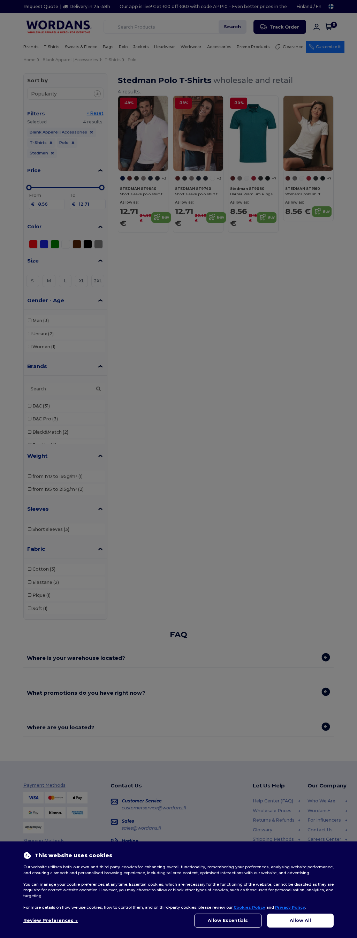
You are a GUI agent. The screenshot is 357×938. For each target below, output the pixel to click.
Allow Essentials (228, 920)
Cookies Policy (249, 907)
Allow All (300, 920)
